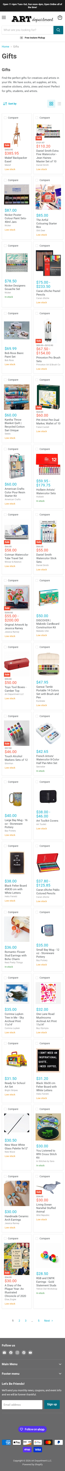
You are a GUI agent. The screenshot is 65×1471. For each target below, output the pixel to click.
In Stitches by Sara (45, 1161)
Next (47, 1320)
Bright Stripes (11, 1090)
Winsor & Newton (13, 562)
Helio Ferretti (11, 896)
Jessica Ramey (12, 632)
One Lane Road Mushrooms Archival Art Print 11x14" (46, 1019)
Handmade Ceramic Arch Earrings (17, 1218)
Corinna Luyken (12, 1028)
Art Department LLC (14, 694)
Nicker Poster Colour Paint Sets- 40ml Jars (16, 218)
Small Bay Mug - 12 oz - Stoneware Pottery (47, 953)
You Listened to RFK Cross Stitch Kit (46, 1154)
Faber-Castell (42, 427)
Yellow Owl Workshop (46, 1289)
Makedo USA (42, 631)
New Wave (10, 1152)
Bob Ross (9, 360)
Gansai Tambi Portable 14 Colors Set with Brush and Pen (47, 692)
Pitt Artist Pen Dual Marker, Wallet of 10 (48, 421)
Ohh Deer (40, 230)
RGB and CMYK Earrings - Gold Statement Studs (46, 1282)
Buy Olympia (42, 1028)
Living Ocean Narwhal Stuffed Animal (46, 1208)
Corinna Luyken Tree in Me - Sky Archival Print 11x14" (14, 1019)
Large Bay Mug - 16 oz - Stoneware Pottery (16, 824)
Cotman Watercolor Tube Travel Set (16, 556)
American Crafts (13, 499)
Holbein (40, 496)
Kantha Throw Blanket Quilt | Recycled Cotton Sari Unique (15, 425)
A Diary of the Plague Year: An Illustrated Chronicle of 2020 (15, 1291)
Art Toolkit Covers (47, 820)
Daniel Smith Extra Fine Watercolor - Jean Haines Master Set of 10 (47, 156)
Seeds (7, 433)
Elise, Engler (10, 1299)
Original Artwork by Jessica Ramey (16, 626)
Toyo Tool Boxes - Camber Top (15, 689)
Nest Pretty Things (14, 962)
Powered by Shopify (32, 1464)
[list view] (59, 104)
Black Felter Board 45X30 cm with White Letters (16, 889)
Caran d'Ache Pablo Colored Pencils (48, 891)
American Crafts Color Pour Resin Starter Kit (15, 492)
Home (5, 46)
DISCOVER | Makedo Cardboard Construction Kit (47, 624)
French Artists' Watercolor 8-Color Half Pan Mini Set (47, 759)
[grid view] (51, 104)
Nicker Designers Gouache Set (15, 287)
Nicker (8, 225)
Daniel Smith (42, 165)
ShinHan (9, 763)
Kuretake (40, 701)
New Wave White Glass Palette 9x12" (16, 1146)
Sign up (52, 1404)
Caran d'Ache (42, 298)
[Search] (58, 30)
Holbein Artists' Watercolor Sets (46, 491)
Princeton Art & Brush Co (48, 364)
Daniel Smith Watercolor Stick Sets (46, 558)
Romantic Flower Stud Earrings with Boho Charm (16, 955)
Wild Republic (42, 1215)
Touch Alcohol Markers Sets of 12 (16, 758)
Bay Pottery (10, 831)
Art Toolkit (41, 824)
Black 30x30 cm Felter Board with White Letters (46, 1087)
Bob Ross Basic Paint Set (14, 355)
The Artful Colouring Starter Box (46, 223)
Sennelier (40, 766)
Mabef (8, 165)
